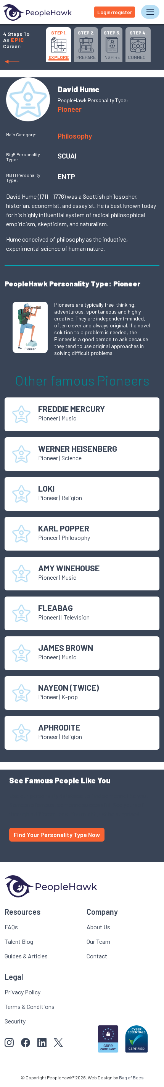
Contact (97, 956)
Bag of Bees (131, 1077)
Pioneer (70, 109)
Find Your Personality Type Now (57, 834)
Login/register (114, 12)
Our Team (98, 941)
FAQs (11, 926)
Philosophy (75, 135)
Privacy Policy (22, 991)
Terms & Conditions (30, 1006)
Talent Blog (19, 941)
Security (15, 1021)
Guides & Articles (26, 956)
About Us (98, 926)
